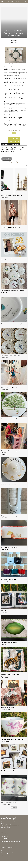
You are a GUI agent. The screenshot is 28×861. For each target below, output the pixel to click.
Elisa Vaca (15, 40)
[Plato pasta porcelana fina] (14, 469)
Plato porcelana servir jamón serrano (11, 419)
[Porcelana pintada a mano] (14, 788)
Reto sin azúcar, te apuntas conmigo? (11, 324)
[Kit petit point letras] (14, 596)
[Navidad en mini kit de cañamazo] (14, 756)
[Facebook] (13, 133)
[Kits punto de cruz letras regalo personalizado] (14, 659)
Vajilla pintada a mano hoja (9, 642)
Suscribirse (7, 159)
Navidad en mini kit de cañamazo (10, 771)
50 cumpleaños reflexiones (8, 259)
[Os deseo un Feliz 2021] (14, 693)
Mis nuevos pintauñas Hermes (9, 579)
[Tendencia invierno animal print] (14, 212)
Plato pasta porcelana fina (8, 484)
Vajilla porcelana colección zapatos (11, 355)
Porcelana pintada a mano (8, 802)
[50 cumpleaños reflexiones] (14, 244)
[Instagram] (15, 133)
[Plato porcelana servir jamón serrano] (14, 404)
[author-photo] (1, 197)
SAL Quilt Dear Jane (16, 30)
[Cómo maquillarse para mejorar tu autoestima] (14, 436)
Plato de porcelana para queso (9, 547)
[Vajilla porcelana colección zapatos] (14, 341)
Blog (7, 30)
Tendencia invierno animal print (10, 227)
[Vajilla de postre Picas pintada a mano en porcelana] (14, 276)
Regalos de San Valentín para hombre (11, 195)
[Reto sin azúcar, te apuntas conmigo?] (14, 309)
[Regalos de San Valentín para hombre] (14, 181)
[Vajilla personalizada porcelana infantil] (14, 724)
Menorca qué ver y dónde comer (10, 387)
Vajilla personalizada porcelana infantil (12, 739)
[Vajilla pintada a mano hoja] (14, 628)
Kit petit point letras (7, 611)
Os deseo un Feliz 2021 (7, 707)
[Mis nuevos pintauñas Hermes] (14, 564)
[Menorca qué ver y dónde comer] (14, 372)
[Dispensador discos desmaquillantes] (14, 501)
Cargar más (13, 807)
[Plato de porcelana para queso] (14, 533)
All (26, 165)
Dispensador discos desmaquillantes (11, 516)
